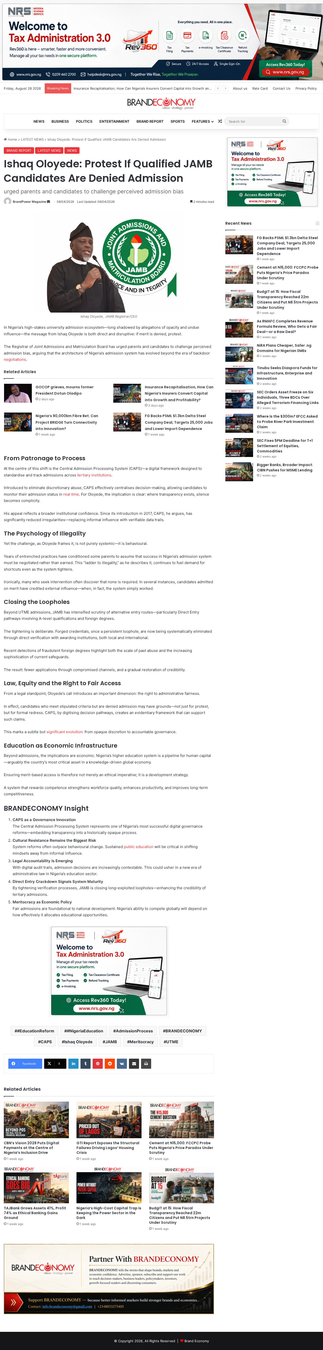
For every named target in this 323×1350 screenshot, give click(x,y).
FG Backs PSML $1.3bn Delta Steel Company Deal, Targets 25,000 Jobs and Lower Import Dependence (179, 422)
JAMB (111, 1041)
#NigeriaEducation (85, 1030)
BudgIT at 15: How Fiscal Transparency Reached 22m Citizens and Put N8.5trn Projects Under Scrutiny (179, 1215)
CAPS (46, 1041)
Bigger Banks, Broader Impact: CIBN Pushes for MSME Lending (285, 467)
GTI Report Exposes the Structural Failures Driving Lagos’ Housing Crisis (107, 1147)
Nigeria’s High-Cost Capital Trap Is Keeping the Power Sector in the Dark (108, 1213)
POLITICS (84, 121)
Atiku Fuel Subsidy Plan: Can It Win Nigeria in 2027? (114, 88)
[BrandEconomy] (161, 103)
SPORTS (178, 121)
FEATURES (201, 121)
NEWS (39, 121)
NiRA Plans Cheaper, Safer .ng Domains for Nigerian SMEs (284, 348)
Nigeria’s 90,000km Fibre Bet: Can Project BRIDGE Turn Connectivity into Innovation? (67, 422)
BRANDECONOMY (184, 1030)
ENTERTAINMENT (114, 121)
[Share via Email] (134, 1064)
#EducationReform (35, 1030)
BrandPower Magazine (29, 201)
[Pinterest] (98, 1064)
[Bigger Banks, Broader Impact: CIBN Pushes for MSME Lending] (239, 471)
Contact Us (281, 88)
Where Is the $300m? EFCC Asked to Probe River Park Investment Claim (287, 421)
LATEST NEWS (32, 139)
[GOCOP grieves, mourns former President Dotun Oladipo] (18, 393)
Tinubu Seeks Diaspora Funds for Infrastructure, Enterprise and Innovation (287, 373)
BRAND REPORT (150, 121)
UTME (172, 1041)
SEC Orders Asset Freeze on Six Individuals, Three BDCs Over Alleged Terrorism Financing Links (288, 397)
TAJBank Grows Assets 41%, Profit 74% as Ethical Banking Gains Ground (35, 1213)
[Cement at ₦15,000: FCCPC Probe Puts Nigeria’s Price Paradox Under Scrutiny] (181, 1120)
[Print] (146, 1064)
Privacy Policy (306, 88)
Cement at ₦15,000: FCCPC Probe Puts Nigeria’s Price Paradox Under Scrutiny (181, 1147)
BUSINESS (60, 121)
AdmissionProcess (134, 1030)
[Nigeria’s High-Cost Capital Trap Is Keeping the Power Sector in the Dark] (109, 1184)
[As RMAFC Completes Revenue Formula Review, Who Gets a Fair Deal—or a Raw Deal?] (239, 328)
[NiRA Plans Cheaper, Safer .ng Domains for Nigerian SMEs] (239, 352)
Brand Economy (196, 1341)
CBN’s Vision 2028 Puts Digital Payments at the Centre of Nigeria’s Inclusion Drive (31, 1147)
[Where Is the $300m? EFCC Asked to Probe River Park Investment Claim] (239, 423)
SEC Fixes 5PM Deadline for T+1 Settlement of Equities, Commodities (285, 446)
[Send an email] (48, 201)
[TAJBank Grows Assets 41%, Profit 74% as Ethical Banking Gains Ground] (36, 1184)
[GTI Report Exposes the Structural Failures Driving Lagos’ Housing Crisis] (109, 1120)
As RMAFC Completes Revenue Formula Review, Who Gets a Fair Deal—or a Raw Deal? (287, 326)
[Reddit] (110, 1064)
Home (12, 139)
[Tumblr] (85, 1064)
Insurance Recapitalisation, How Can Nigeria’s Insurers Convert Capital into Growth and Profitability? (179, 393)
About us (240, 88)
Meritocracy (142, 1041)
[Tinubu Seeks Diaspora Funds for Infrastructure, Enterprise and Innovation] (239, 374)
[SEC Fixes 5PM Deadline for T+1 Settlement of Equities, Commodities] (239, 447)
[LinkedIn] (73, 1064)
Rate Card (260, 88)
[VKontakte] (122, 1064)
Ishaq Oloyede (78, 1041)
